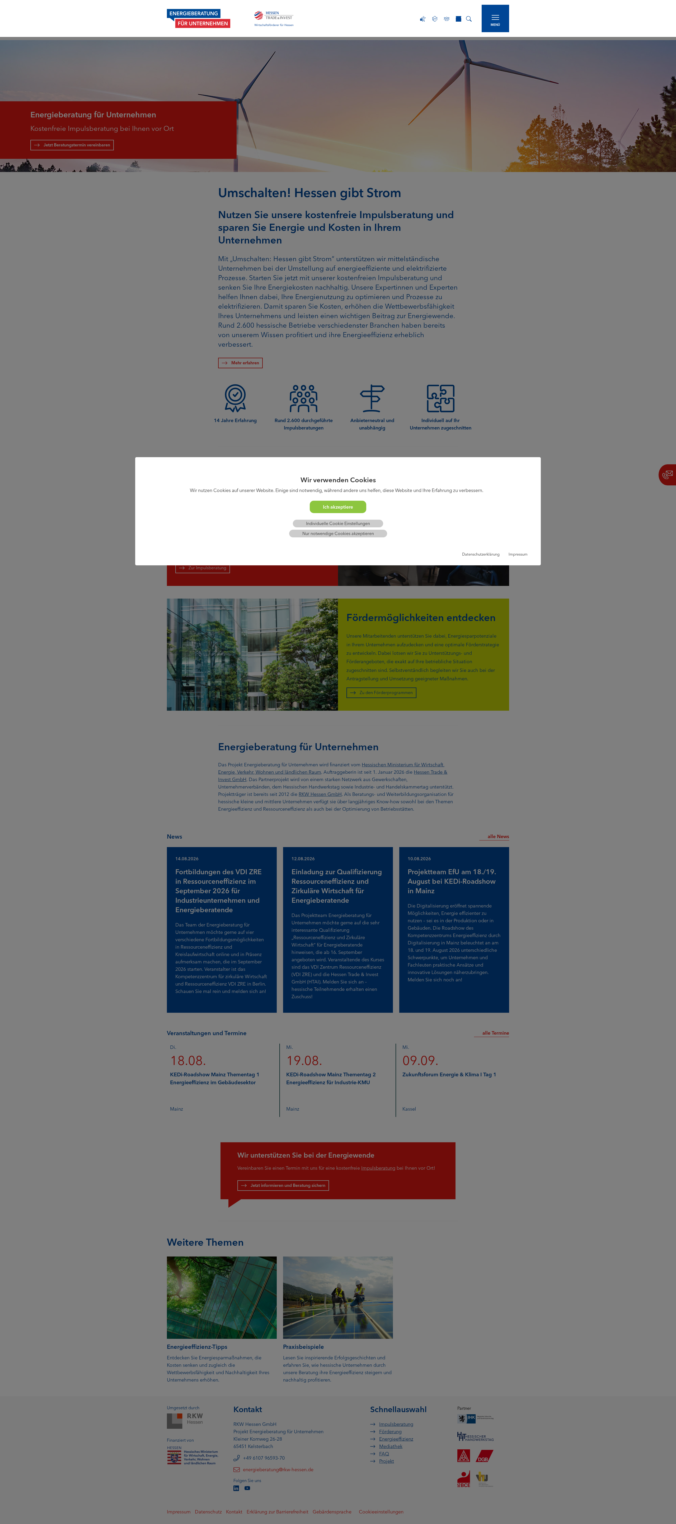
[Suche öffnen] (468, 18)
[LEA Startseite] (205, 18)
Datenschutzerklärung (481, 554)
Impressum (518, 554)
